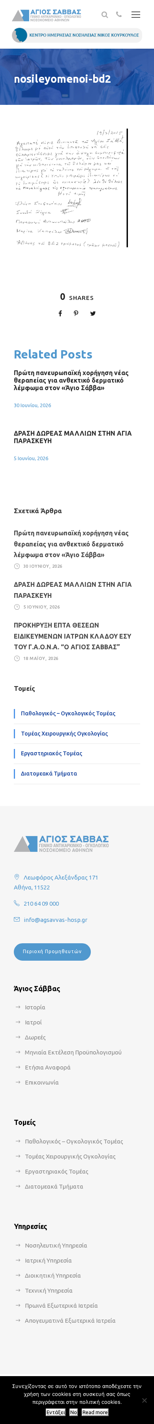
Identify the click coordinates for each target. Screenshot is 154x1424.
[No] (144, 1400)
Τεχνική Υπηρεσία (49, 1290)
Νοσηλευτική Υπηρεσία (56, 1245)
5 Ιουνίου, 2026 (31, 458)
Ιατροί (33, 1022)
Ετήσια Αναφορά (48, 1067)
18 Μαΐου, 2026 (40, 658)
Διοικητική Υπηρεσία (53, 1275)
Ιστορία (35, 1007)
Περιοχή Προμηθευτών (52, 951)
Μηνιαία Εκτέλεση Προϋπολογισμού (73, 1052)
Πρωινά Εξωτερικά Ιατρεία (61, 1305)
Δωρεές (35, 1037)
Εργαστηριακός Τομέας (51, 753)
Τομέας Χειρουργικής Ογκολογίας (64, 733)
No (73, 1412)
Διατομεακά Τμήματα (49, 773)
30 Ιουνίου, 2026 (32, 405)
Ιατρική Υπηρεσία (48, 1260)
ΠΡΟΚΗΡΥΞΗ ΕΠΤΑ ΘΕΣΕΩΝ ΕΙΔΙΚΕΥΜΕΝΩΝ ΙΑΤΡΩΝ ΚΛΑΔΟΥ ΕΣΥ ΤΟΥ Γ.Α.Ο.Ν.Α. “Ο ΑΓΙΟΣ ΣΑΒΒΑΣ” (72, 636)
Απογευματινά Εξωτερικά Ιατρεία (70, 1320)
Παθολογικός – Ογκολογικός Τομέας (68, 713)
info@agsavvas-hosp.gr (55, 919)
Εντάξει (56, 1412)
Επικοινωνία (42, 1082)
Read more (95, 1412)
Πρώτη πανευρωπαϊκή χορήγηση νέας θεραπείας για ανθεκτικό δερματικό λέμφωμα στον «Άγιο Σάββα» (71, 380)
